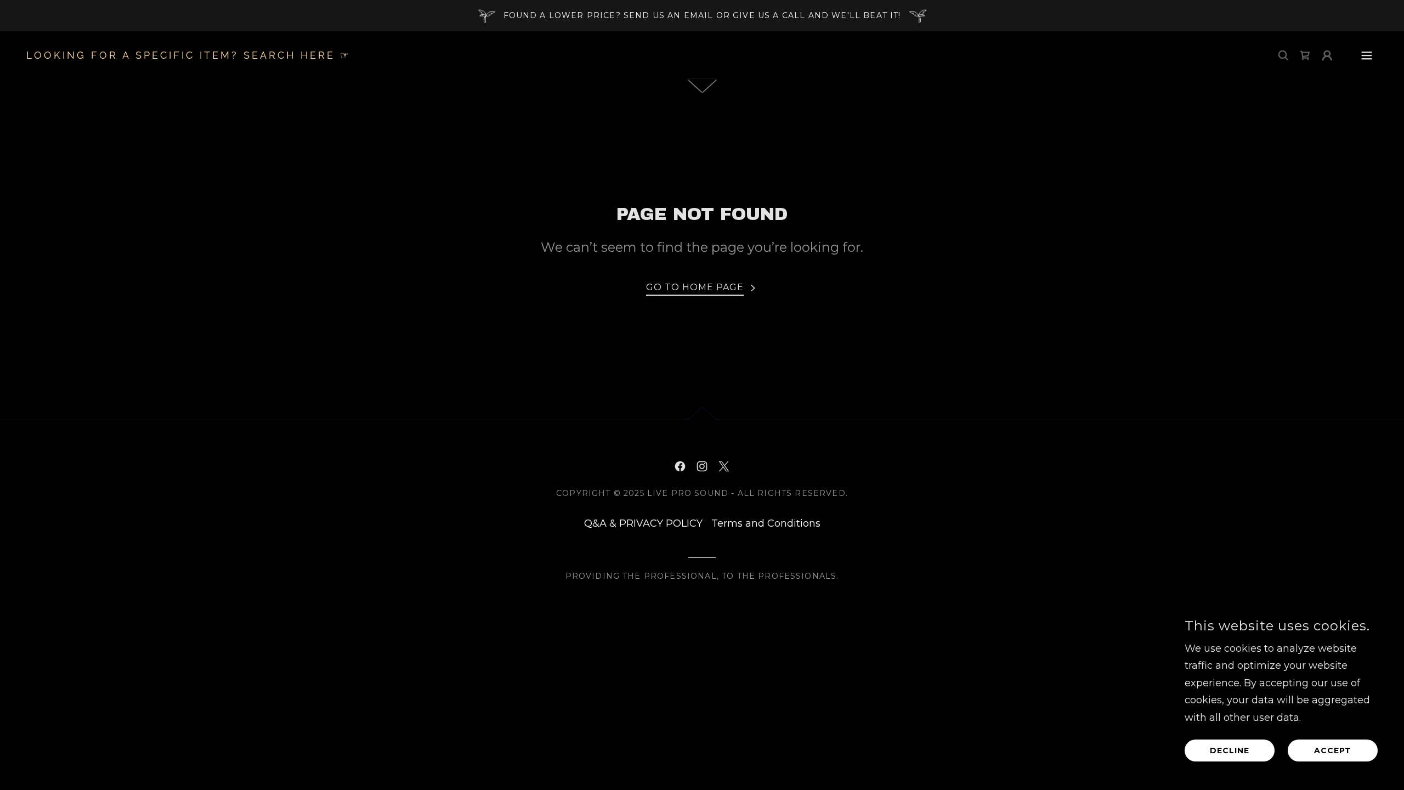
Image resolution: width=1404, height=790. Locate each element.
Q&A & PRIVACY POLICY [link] (643, 523)
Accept (1332, 750)
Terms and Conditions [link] (765, 523)
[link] (188, 55)
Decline (1229, 750)
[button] (1327, 55)
